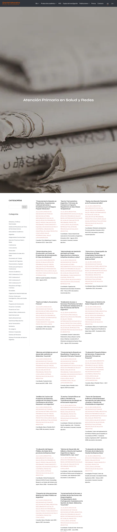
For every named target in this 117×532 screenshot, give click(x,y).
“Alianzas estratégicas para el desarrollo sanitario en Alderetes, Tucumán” (47, 354)
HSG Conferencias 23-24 (15, 274)
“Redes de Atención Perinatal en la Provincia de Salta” (96, 202)
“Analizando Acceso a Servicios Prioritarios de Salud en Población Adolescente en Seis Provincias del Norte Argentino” (71, 306)
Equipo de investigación (70, 3)
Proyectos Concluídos (15, 306)
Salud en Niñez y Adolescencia (17, 312)
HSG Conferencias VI (14, 280)
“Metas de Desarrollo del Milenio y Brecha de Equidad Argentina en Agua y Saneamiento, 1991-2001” (71, 452)
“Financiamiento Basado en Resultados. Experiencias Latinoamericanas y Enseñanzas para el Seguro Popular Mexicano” (46, 205)
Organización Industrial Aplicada (18, 293)
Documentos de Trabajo (15, 258)
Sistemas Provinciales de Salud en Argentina (69, 229)
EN (112, 3)
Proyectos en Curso (14, 309)
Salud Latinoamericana (15, 318)
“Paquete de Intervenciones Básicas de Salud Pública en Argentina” (46, 495)
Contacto (100, 3)
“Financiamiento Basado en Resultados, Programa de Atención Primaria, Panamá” (70, 354)
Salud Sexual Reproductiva (16, 320)
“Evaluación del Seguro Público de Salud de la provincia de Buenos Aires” (46, 451)
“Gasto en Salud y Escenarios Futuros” (46, 303)
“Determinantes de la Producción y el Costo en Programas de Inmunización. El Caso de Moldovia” (46, 254)
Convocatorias (13, 247)
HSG (59, 3)
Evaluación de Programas (16, 261)
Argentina (11, 234)
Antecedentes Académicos (16, 231)
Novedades (12, 290)
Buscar (24, 207)
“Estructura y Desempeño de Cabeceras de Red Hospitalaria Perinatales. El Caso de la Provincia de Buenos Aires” (96, 255)
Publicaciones (83, 3)
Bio (37, 3)
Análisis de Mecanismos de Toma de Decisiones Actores (44, 214)
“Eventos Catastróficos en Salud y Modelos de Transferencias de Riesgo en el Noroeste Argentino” (71, 399)
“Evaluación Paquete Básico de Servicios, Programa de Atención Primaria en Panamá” (95, 355)
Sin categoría (12, 329)
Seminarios (12, 326)
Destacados (12, 250)
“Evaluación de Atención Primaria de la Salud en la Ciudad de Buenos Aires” (94, 451)
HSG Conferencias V (14, 277)
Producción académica (48, 3)
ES (107, 3)
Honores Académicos (15, 271)
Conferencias (12, 245)
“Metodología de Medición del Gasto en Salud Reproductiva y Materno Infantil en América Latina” (70, 254)
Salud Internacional (14, 315)
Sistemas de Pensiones (15, 334)
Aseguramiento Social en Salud (17, 237)
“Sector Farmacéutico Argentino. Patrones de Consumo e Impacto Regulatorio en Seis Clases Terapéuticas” (70, 205)
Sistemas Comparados (15, 332)
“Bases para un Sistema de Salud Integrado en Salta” (95, 303)
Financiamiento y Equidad (16, 264)
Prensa (93, 3)
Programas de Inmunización (16, 304)
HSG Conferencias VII (15, 283)
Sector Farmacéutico (14, 323)
